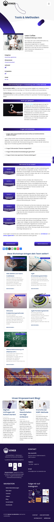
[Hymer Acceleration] (9, 3)
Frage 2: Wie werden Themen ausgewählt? (19, 148)
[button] (27, 134)
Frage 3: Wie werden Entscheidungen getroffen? (20, 152)
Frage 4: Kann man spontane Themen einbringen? (21, 155)
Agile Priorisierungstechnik (39, 311)
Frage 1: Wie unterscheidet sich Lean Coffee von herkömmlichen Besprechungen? (25, 134)
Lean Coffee (29, 104)
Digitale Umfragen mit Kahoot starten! (9, 412)
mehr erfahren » (10, 288)
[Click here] (38, 495)
